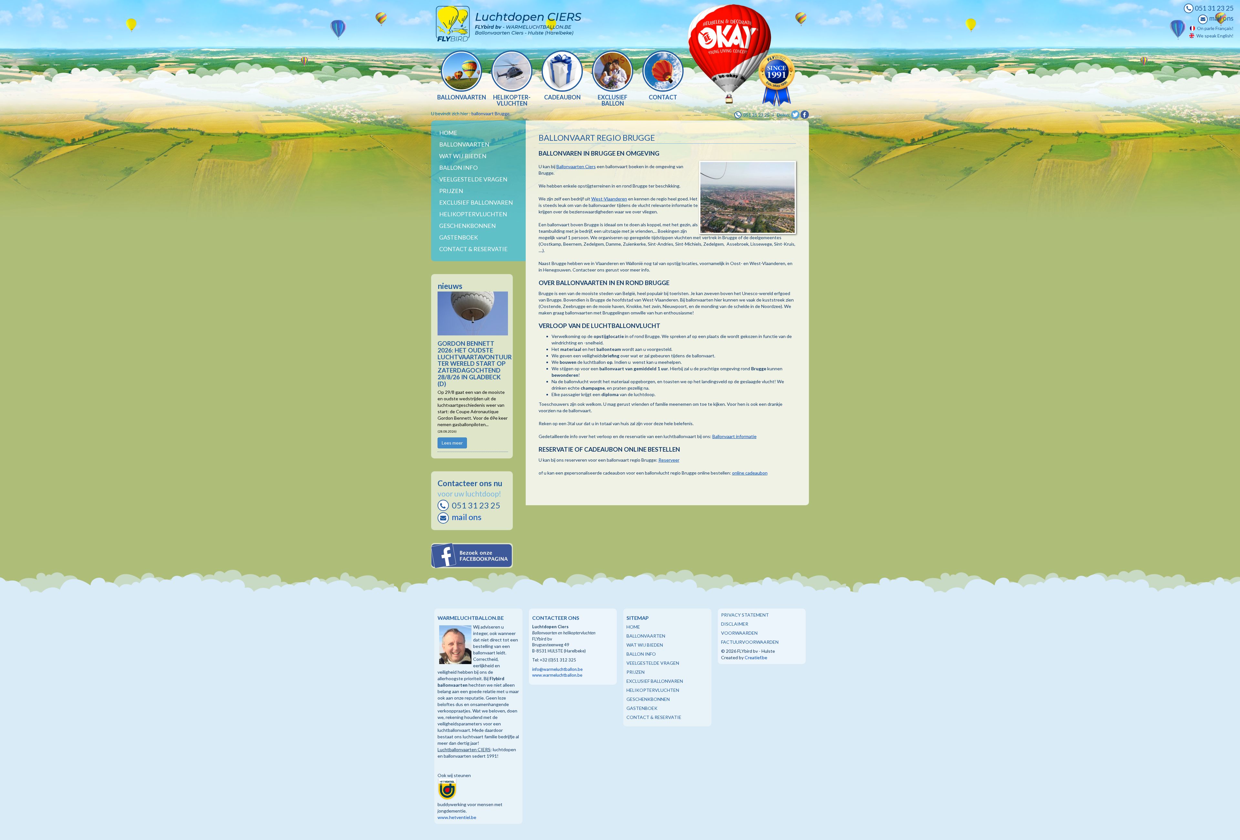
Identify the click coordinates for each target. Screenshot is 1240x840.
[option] (461, 76)
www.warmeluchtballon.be (557, 675)
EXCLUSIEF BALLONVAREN (654, 681)
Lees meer (452, 443)
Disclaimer (734, 624)
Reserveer (668, 460)
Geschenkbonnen (467, 225)
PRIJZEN (635, 672)
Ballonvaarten (464, 144)
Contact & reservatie (473, 248)
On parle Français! (1214, 28)
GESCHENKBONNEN (648, 699)
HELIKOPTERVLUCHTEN (652, 690)
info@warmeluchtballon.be (557, 669)
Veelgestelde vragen (473, 179)
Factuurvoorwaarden (750, 642)
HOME (633, 627)
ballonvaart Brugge (490, 113)
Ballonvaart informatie (734, 436)
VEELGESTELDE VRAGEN (652, 663)
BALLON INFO (641, 654)
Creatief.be (756, 657)
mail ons (1221, 18)
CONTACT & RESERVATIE (653, 717)
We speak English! (1214, 35)
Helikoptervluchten (473, 214)
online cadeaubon (750, 473)
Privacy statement (745, 615)
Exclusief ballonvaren (476, 202)
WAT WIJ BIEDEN (462, 155)
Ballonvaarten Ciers (576, 166)
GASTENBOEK (641, 708)
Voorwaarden (739, 633)
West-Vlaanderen (609, 198)
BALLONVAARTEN (645, 636)
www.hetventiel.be (457, 817)
